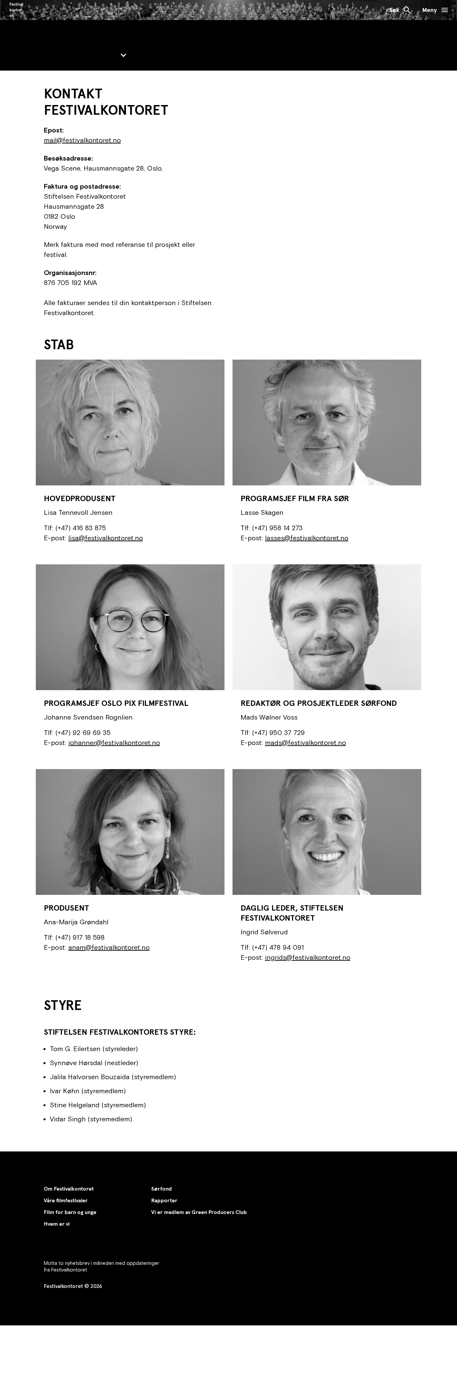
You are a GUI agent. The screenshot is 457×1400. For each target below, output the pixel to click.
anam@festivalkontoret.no (109, 947)
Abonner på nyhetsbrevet (86, 1251)
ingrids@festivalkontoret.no (307, 957)
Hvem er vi (57, 1224)
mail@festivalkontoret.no (82, 140)
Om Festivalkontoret (69, 1189)
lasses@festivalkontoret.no (306, 538)
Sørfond (161, 1189)
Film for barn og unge (70, 1212)
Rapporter (164, 1200)
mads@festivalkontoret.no (305, 742)
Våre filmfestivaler (66, 1200)
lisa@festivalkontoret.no (105, 538)
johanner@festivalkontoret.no (114, 742)
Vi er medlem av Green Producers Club (199, 1212)
